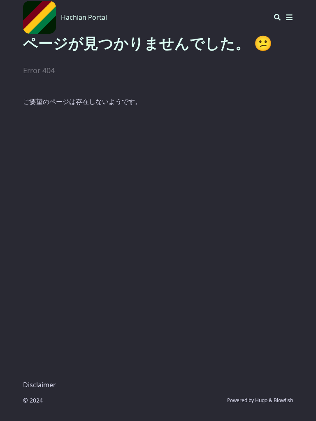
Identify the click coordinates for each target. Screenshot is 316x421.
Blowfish (283, 400)
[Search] (277, 17)
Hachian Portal (84, 17)
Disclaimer (39, 384)
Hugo (261, 400)
